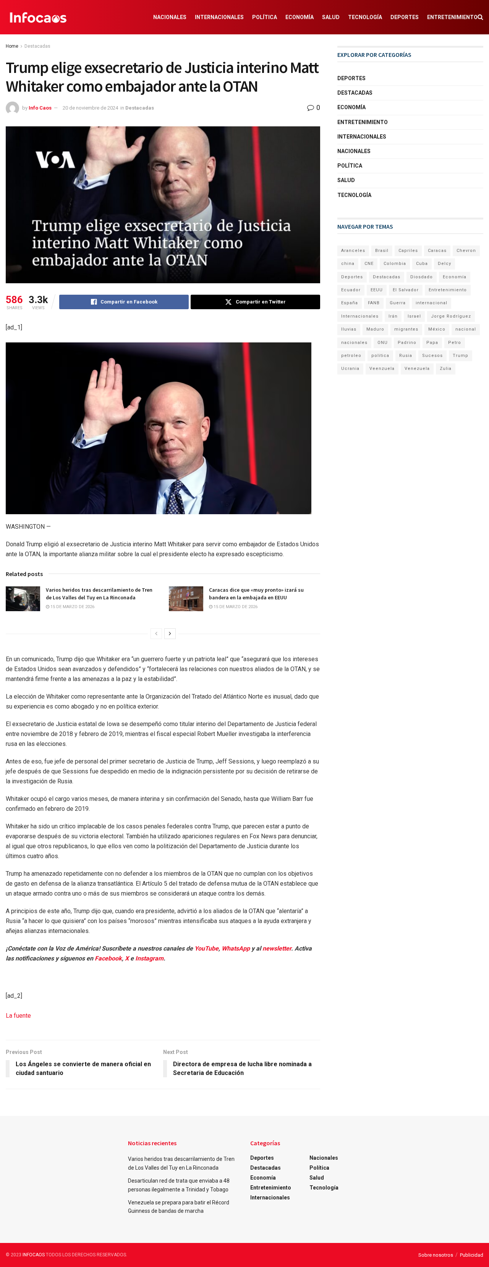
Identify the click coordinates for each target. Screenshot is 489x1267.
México (436, 329)
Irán (393, 316)
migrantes (406, 329)
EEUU (377, 289)
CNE (369, 263)
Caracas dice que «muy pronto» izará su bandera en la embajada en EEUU (256, 593)
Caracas (437, 250)
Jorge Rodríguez (451, 316)
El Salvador (406, 289)
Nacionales (169, 17)
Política (264, 17)
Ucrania (350, 368)
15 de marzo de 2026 (71, 606)
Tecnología (365, 17)
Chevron (466, 250)
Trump (460, 355)
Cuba (422, 263)
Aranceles (353, 250)
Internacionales (219, 17)
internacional (431, 302)
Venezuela (417, 368)
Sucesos (432, 355)
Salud (331, 17)
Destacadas (37, 46)
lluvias (348, 329)
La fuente (18, 1015)
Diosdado (421, 276)
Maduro (375, 329)
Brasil (382, 250)
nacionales (354, 342)
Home (12, 46)
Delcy (444, 263)
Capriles (408, 250)
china (348, 263)
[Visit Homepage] (38, 17)
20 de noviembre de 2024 (90, 108)
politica (380, 355)
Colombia (395, 263)
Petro (454, 342)
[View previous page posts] (156, 633)
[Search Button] (480, 17)
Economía (299, 17)
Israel (414, 316)
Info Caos (40, 108)
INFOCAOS (34, 1254)
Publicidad (471, 1255)
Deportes (404, 17)
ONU (382, 342)
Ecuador (351, 289)
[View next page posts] (170, 633)
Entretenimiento (452, 17)
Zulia (446, 368)
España (349, 302)
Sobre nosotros (435, 1255)
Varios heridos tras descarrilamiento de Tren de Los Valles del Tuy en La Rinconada (99, 593)
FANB (374, 302)
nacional (465, 329)
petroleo (351, 355)
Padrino (407, 342)
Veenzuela (382, 368)
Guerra (398, 302)
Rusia (405, 355)
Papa (432, 342)
